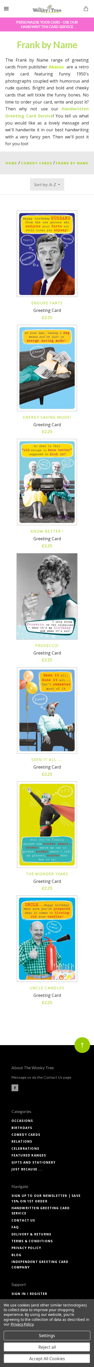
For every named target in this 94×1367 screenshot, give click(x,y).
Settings (47, 1335)
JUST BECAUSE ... (27, 1169)
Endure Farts (47, 302)
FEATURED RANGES (28, 1155)
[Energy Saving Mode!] (47, 368)
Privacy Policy (26, 1248)
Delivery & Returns (31, 1234)
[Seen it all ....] (47, 710)
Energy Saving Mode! (47, 417)
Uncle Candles (47, 987)
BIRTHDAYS (21, 1128)
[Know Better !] (47, 482)
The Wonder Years (47, 873)
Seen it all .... (46, 759)
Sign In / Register (29, 1294)
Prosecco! (47, 645)
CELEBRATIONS (25, 1148)
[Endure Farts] (47, 253)
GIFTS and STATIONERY (33, 1162)
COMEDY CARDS (25, 1134)
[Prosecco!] (47, 596)
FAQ (15, 1227)
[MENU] (7, 9)
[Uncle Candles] (47, 938)
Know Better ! (47, 531)
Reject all (47, 1347)
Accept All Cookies (47, 1358)
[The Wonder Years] (47, 824)
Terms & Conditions (32, 1241)
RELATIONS (21, 1141)
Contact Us (23, 1220)
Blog (16, 1255)
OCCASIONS (22, 1121)
